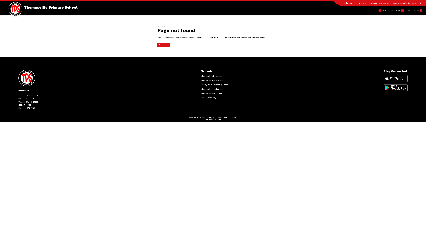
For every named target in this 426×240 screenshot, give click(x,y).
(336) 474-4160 (24, 105)
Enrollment (361, 3)
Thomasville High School (211, 93)
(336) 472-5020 (28, 108)
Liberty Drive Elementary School (215, 85)
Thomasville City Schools (211, 76)
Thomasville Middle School (212, 89)
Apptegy (218, 119)
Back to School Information (404, 3)
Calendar (348, 3)
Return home (164, 45)
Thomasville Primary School (213, 80)
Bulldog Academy (208, 98)
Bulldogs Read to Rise (379, 3)
